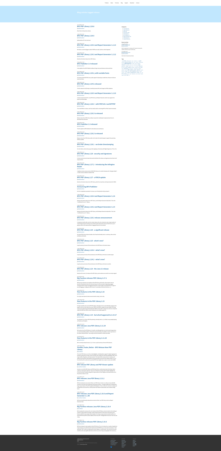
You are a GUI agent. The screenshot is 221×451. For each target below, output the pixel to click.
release (128, 72)
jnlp (122, 67)
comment (137, 62)
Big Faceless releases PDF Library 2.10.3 (92, 422)
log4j (139, 67)
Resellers (123, 443)
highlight (127, 66)
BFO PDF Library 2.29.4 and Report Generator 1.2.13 (96, 45)
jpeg (124, 67)
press (128, 71)
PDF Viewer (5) (126, 33)
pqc (123, 71)
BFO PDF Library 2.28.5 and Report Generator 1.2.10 (96, 93)
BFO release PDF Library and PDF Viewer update (95, 365)
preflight (126, 71)
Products (107, 3)
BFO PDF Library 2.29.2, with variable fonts (93, 73)
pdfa (129, 70)
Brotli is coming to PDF (126, 45)
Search (142, 3)
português (134, 441)
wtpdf (125, 75)
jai (135, 66)
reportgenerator (133, 72)
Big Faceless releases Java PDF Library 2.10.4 (94, 406)
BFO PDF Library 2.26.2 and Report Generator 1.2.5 (96, 207)
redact (126, 72)
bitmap (129, 62)
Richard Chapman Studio (83, 444)
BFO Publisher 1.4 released (87, 64)
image (130, 66)
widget (123, 75)
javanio (137, 66)
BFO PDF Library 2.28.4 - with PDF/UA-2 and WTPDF (96, 104)
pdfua (135, 70)
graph (139, 64)
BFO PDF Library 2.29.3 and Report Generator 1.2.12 (96, 54)
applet (140, 60)
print (131, 71)
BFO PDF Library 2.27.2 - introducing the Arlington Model (96, 165)
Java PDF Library (113, 440)
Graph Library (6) (126, 30)
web (136, 73)
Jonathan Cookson (82, 366)
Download (132, 3)
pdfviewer (138, 70)
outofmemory (131, 68)
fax (126, 64)
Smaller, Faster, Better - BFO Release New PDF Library (94, 348)
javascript (140, 66)
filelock (128, 64)
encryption (138, 63)
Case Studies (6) (126, 28)
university (125, 73)
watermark (133, 73)
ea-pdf (136, 63)
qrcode (141, 71)
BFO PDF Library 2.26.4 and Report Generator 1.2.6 (96, 196)
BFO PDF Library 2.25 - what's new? (90, 241)
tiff (122, 73)
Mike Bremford (81, 28)
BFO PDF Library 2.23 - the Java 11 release (93, 269)
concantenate (141, 62)
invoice (132, 66)
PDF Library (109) (126, 32)
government (136, 64)
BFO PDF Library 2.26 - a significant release (93, 230)
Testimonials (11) (126, 37)
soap (140, 72)
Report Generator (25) (127, 36)
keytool (129, 67)
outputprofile (136, 68)
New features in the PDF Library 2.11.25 (92, 338)
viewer (130, 73)
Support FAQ (124, 442)
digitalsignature (128, 63)
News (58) (125, 31)
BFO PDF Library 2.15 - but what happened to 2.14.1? (97, 315)
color (134, 62)
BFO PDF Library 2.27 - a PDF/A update (91, 177)
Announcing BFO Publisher (87, 187)
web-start (138, 73)
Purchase (117, 3)
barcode (126, 62)
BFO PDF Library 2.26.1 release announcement (94, 218)
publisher (137, 71)
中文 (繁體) (134, 444)
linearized (136, 67)
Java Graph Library (113, 443)
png (122, 71)
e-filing (133, 63)
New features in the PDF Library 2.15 (90, 301)
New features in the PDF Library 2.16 (90, 292)
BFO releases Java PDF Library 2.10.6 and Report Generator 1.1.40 (95, 394)
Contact (137, 3)
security (138, 72)
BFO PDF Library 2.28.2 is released (90, 133)
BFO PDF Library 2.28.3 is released (90, 113)
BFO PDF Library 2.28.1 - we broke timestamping (95, 144)
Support (126, 3)
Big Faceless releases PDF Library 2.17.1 (92, 278)
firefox (131, 64)
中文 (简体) (134, 443)
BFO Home (81, 2)
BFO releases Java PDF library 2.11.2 (90, 378)
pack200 (139, 68)
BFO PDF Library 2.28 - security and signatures (94, 154)
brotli (132, 62)
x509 (127, 75)
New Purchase (124, 441)
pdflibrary (132, 70)
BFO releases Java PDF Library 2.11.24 (91, 326)
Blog (122, 3)
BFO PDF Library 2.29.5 (85, 36)
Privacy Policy (124, 444)
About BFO (123, 445)
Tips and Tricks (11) (126, 39)
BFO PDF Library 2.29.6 (85, 26)
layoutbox (132, 67)
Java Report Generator (114, 442)
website (142, 73)
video (128, 73)
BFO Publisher (112, 441)
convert (123, 63)
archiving (123, 62)
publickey (134, 71)
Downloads (123, 440)
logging (141, 67)
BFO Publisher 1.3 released (87, 124)
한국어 (134, 445)
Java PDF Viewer (113, 444)
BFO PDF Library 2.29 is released (89, 84)
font (133, 64)
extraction (123, 64)
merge (122, 68)
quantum (123, 72)
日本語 (134, 442)
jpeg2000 (126, 67)
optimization (126, 68)
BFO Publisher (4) (126, 35)
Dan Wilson (80, 351)
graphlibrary (123, 66)
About (112, 3)
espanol (134, 440)
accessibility (124, 60)
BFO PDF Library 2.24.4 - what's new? (91, 250)
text (142, 72)
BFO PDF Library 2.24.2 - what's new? (91, 259)
